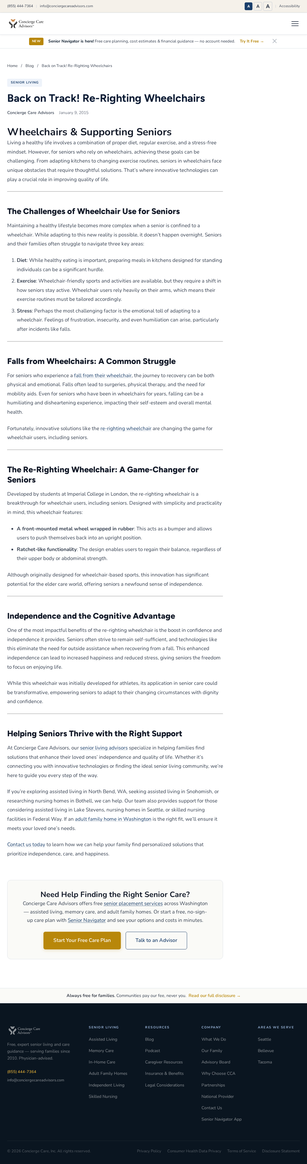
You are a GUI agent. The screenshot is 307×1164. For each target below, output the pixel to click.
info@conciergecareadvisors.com (66, 6)
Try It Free (252, 41)
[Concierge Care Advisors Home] (29, 23)
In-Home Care (102, 1062)
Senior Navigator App (221, 1119)
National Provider (217, 1096)
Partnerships (213, 1085)
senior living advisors (104, 747)
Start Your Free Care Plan (82, 940)
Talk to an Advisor (156, 940)
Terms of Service (241, 1151)
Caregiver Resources (164, 1062)
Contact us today (26, 844)
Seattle (264, 1039)
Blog (29, 66)
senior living (24, 82)
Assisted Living (103, 1039)
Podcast (152, 1051)
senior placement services (133, 903)
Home (12, 66)
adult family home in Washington (113, 819)
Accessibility (289, 6)
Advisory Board (215, 1062)
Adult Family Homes (108, 1073)
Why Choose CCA (218, 1073)
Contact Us (211, 1108)
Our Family (211, 1051)
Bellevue (266, 1051)
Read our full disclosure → (215, 995)
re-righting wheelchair (125, 428)
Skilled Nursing (103, 1096)
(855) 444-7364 (20, 6)
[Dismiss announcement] (274, 41)
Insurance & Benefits (164, 1073)
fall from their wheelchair (103, 375)
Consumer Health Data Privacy (194, 1151)
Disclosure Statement (281, 1151)
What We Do (213, 1039)
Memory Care (101, 1051)
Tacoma (265, 1062)
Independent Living (106, 1085)
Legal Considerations (164, 1085)
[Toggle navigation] (295, 23)
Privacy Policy (149, 1151)
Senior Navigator (87, 920)
